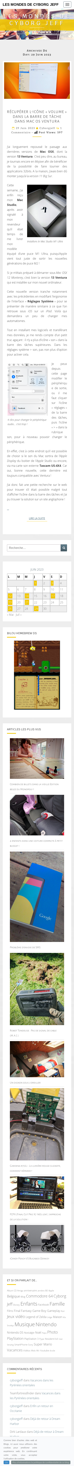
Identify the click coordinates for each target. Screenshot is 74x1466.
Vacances (14, 1350)
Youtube (44, 1350)
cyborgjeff (47, 128)
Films (10, 1311)
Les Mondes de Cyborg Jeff (31, 4)
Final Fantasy (23, 1311)
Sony (30, 1344)
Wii (37, 1350)
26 (10, 609)
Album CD (12, 1290)
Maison (57, 1317)
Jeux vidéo (16, 1316)
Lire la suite (38, 518)
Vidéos (26, 1350)
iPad (62, 1311)
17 (53, 596)
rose (61, 1339)
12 (10, 596)
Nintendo (46, 1324)
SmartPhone (20, 1344)
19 (10, 602)
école (52, 1350)
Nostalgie (29, 1332)
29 (36, 609)
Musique (25, 1324)
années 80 (43, 1290)
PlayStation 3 (31, 1338)
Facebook (43, 1304)
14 (27, 596)
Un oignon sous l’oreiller (25, 1082)
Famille (57, 1303)
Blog (23, 1296)
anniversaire (30, 1290)
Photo (52, 1332)
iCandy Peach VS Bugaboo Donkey (29, 1258)
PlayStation (15, 1338)
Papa (44, 1332)
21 (27, 602)
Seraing (10, 1344)
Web (33, 1350)
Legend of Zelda (36, 1317)
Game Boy (39, 1311)
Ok (6, 1462)
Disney (16, 1304)
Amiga (20, 1290)
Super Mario (43, 1344)
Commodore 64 (39, 1296)
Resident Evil (51, 1338)
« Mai (10, 615)
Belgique (13, 1296)
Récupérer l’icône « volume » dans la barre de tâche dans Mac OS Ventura (37, 116)
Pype (41, 1338)
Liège (49, 1317)
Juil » (19, 615)
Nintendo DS (15, 1332)
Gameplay (53, 1311)
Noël (38, 1332)
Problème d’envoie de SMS (25, 947)
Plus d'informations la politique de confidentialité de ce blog (41, 1462)
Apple (51, 1290)
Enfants (28, 1303)
